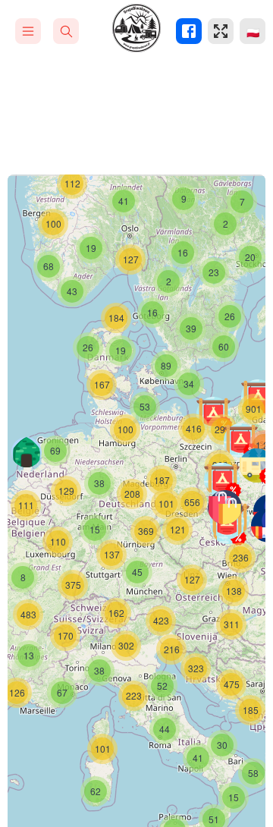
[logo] (136, 28)
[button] (244, 443)
